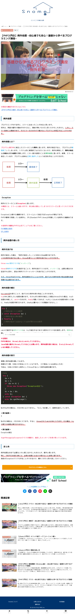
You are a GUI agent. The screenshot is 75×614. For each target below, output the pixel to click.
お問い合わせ (37, 602)
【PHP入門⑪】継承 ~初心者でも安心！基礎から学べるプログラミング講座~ (29, 110)
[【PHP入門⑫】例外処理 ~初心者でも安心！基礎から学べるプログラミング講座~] (35, 491)
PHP (17, 30)
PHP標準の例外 (6, 229)
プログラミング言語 (8, 30)
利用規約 (62, 602)
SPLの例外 (5, 231)
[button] (69, 335)
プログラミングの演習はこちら (37, 467)
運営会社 (37, 604)
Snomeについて (13, 602)
